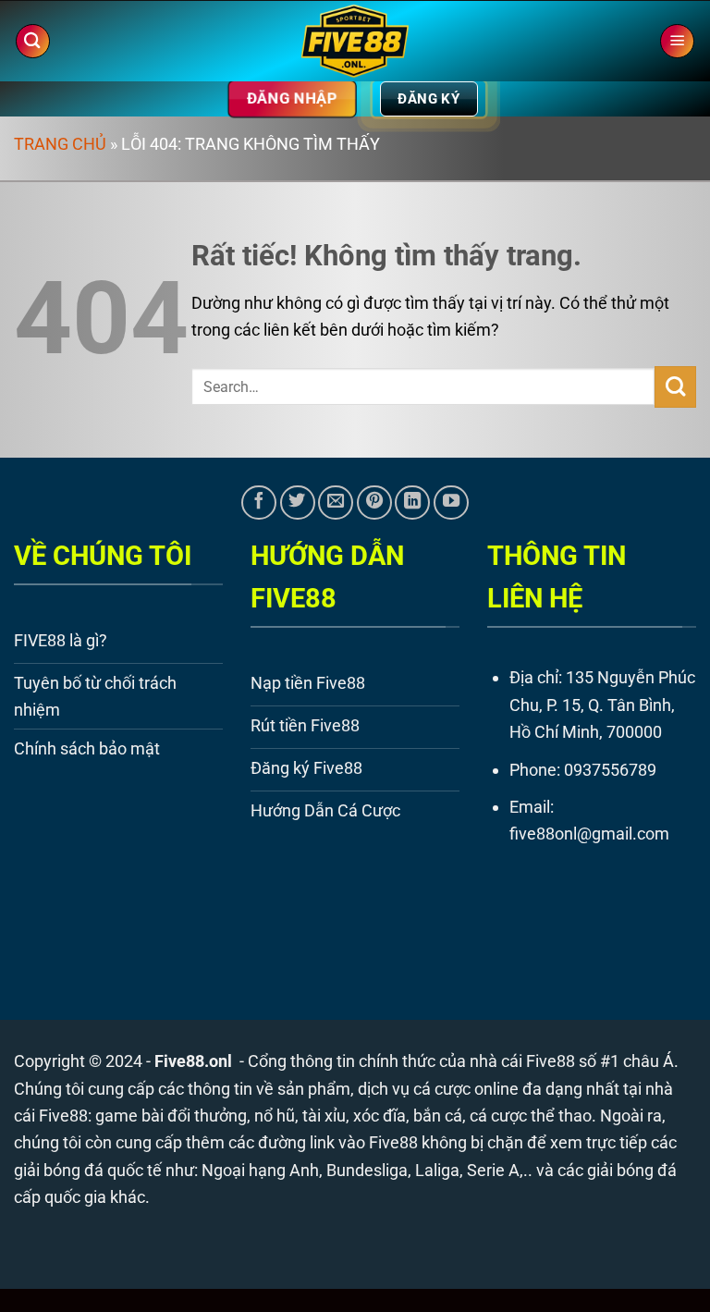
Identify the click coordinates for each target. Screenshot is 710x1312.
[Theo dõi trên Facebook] (258, 503)
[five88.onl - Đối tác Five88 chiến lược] (355, 41)
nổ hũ (274, 1115)
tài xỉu (324, 1115)
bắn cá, (439, 1115)
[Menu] (677, 41)
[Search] (33, 41)
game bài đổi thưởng (171, 1115)
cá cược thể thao (531, 1115)
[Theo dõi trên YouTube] (451, 503)
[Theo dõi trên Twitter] (297, 503)
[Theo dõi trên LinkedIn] (412, 503)
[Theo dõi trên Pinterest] (374, 503)
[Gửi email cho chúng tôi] (335, 503)
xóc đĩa (379, 1115)
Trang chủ (60, 143)
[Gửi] (675, 387)
